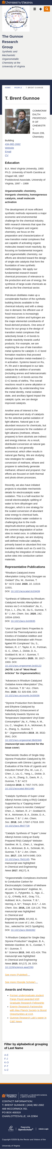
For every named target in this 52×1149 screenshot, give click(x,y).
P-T (6, 1066)
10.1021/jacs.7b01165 (17, 859)
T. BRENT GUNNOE (13, 1105)
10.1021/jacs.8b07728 (17, 825)
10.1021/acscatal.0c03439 (25, 591)
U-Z (6, 1069)
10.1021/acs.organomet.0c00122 (23, 665)
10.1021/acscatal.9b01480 (19, 788)
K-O (6, 1062)
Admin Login (43, 1129)
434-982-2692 (13, 144)
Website (9, 148)
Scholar (25, 1128)
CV (6, 155)
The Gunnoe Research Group (12, 41)
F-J (6, 1058)
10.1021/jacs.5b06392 (23, 930)
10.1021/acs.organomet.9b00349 (23, 740)
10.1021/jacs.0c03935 (23, 621)
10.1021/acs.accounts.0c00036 (22, 695)
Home (8, 88)
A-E (6, 1055)
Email (8, 151)
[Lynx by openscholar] (13, 1129)
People (18, 88)
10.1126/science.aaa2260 (19, 967)
